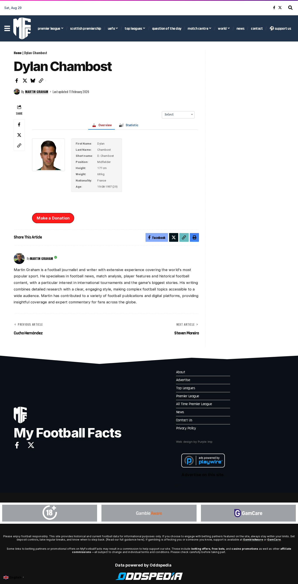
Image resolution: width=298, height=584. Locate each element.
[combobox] (178, 114)
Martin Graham (36, 91)
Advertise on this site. (203, 474)
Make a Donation (53, 218)
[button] (290, 7)
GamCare (274, 539)
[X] (280, 7)
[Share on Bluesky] (33, 80)
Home (18, 52)
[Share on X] (25, 80)
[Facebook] (274, 7)
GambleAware (253, 539)
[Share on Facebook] (17, 80)
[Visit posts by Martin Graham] (17, 92)
